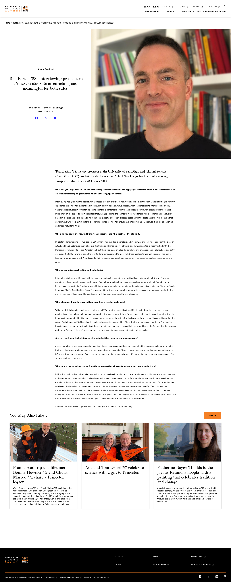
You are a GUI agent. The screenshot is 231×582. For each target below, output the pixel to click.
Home (7, 23)
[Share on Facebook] (36, 118)
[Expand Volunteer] (193, 11)
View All (212, 416)
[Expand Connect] (177, 11)
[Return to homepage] (17, 10)
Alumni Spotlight (46, 69)
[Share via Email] (55, 118)
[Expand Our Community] (163, 11)
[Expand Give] (203, 11)
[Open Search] (224, 6)
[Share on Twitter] (46, 118)
